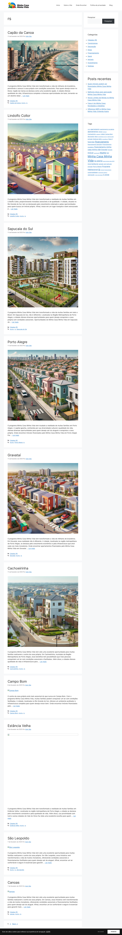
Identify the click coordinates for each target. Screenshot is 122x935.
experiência (105, 139)
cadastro (98, 134)
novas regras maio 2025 (108, 161)
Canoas (13, 882)
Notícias (91, 66)
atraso (101, 131)
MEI (108, 153)
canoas (12, 914)
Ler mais (26, 96)
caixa (103, 134)
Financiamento (93, 53)
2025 (89, 129)
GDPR (48, 932)
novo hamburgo (93, 164)
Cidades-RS (14, 101)
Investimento (93, 63)
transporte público (102, 172)
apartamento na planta (107, 129)
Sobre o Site (68, 5)
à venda (106, 175)
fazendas (91, 142)
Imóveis (91, 59)
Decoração (92, 47)
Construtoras (93, 43)
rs (26, 103)
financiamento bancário (95, 144)
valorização (91, 175)
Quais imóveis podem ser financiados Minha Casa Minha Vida (99, 86)
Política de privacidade (98, 5)
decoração (91, 136)
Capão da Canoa (21, 33)
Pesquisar (91, 17)
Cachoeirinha (18, 568)
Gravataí (14, 455)
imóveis (110, 149)
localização (96, 153)
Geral (90, 56)
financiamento (102, 141)
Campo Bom (17, 681)
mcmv (23, 103)
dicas (96, 136)
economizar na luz (102, 136)
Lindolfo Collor (19, 116)
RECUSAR (101, 931)
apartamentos (93, 132)
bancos (105, 131)
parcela (101, 164)
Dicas (90, 50)
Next (15, 924)
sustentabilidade (93, 172)
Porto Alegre (17, 342)
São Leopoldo (18, 838)
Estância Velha (19, 726)
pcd (105, 164)
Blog (110, 5)
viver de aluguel (99, 175)
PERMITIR (113, 931)
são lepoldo (20, 870)
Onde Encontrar (81, 5)
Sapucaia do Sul (20, 229)
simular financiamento (106, 170)
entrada (90, 139)
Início (58, 5)
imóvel (90, 153)
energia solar (110, 136)
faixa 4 (110, 139)
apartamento (95, 129)
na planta (98, 161)
